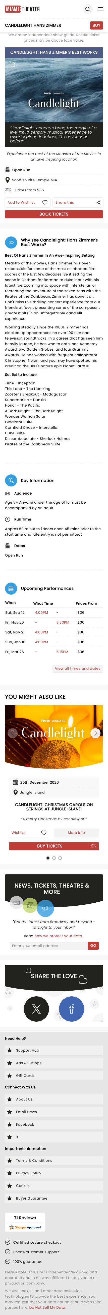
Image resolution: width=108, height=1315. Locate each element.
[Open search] (88, 9)
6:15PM (62, 651)
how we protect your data (58, 935)
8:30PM (62, 622)
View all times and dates (77, 668)
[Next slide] (95, 733)
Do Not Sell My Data (47, 1307)
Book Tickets (53, 214)
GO (93, 945)
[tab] (48, 858)
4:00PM (41, 612)
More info (76, 832)
